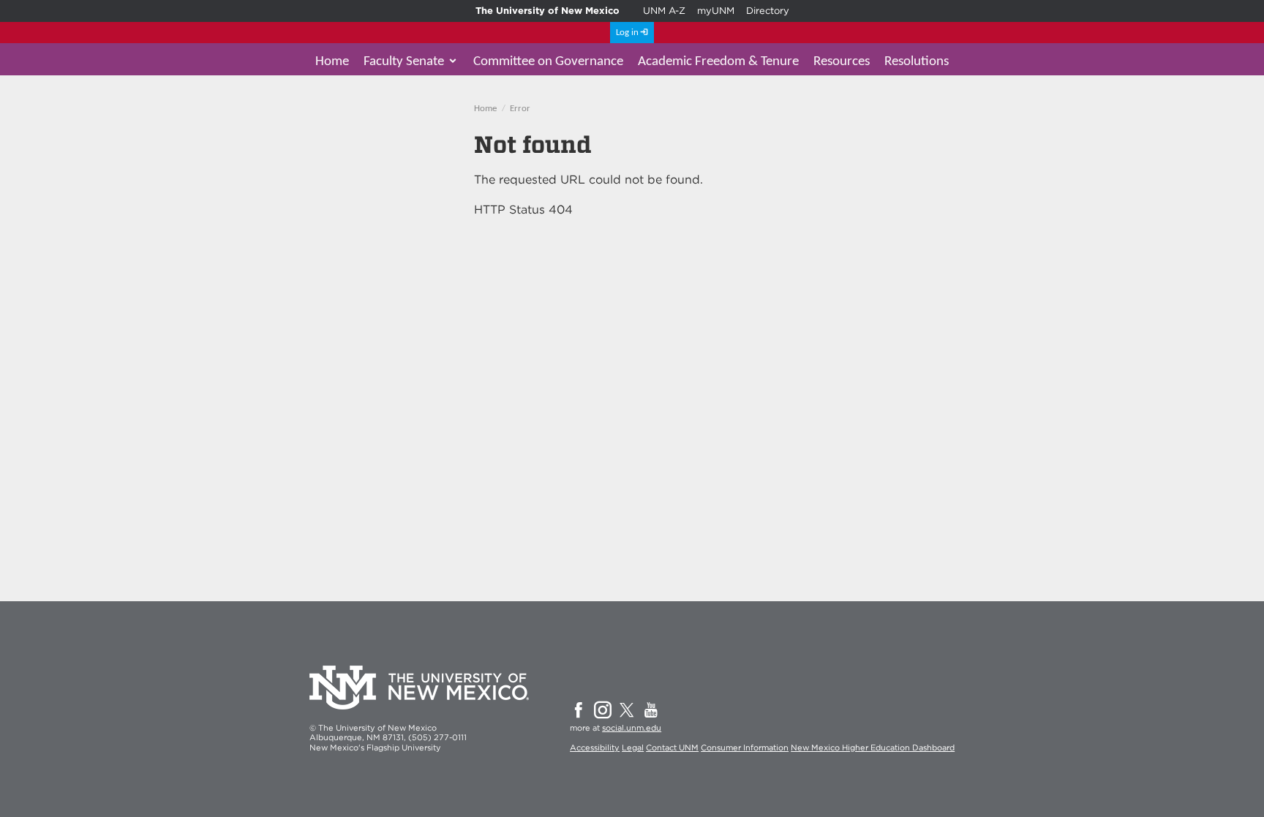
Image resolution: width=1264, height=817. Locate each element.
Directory (767, 10)
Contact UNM (672, 747)
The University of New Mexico (547, 10)
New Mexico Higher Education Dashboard (873, 747)
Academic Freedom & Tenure (718, 62)
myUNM (715, 10)
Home (332, 62)
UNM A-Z (664, 10)
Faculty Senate (404, 62)
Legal (633, 747)
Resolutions (916, 62)
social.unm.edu (631, 728)
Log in (627, 32)
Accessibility (595, 747)
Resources (841, 62)
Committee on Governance (548, 62)
